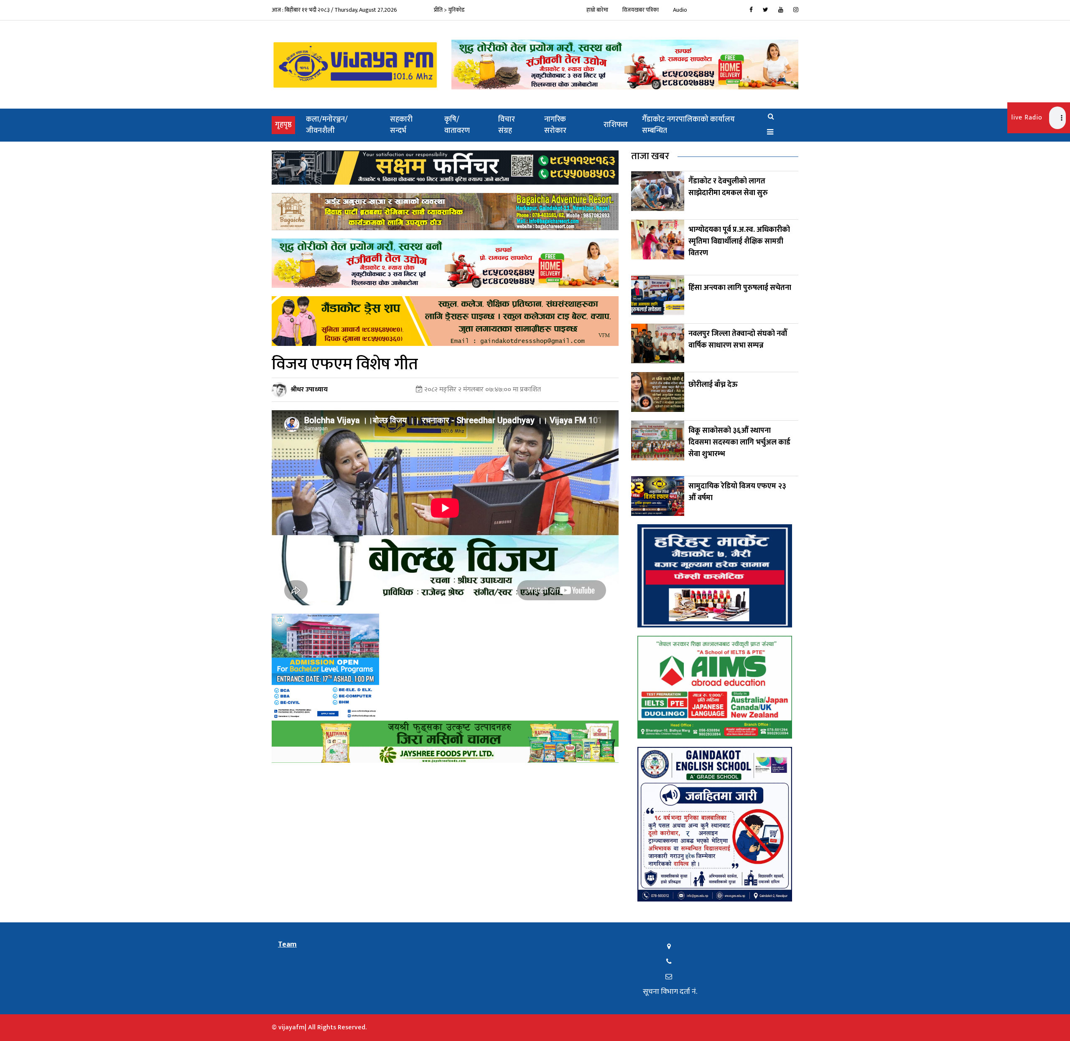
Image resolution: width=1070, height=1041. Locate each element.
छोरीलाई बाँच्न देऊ (713, 385)
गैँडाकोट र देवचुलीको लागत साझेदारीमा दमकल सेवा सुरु (728, 187)
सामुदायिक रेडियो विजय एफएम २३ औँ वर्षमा (737, 492)
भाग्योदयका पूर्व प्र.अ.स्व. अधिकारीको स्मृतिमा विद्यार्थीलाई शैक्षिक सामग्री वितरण (739, 241)
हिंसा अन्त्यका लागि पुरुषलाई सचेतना (739, 288)
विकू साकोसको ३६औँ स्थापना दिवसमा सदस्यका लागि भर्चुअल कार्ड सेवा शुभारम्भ (739, 442)
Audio (680, 9)
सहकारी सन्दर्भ (401, 125)
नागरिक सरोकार (555, 125)
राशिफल (616, 125)
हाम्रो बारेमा (597, 9)
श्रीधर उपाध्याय (309, 389)
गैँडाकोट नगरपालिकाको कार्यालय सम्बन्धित (688, 125)
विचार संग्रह (506, 125)
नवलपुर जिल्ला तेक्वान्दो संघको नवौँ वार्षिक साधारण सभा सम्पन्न (737, 339)
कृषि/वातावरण (457, 125)
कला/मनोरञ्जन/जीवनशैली (327, 125)
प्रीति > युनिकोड (449, 9)
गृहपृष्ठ (285, 124)
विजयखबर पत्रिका (640, 9)
